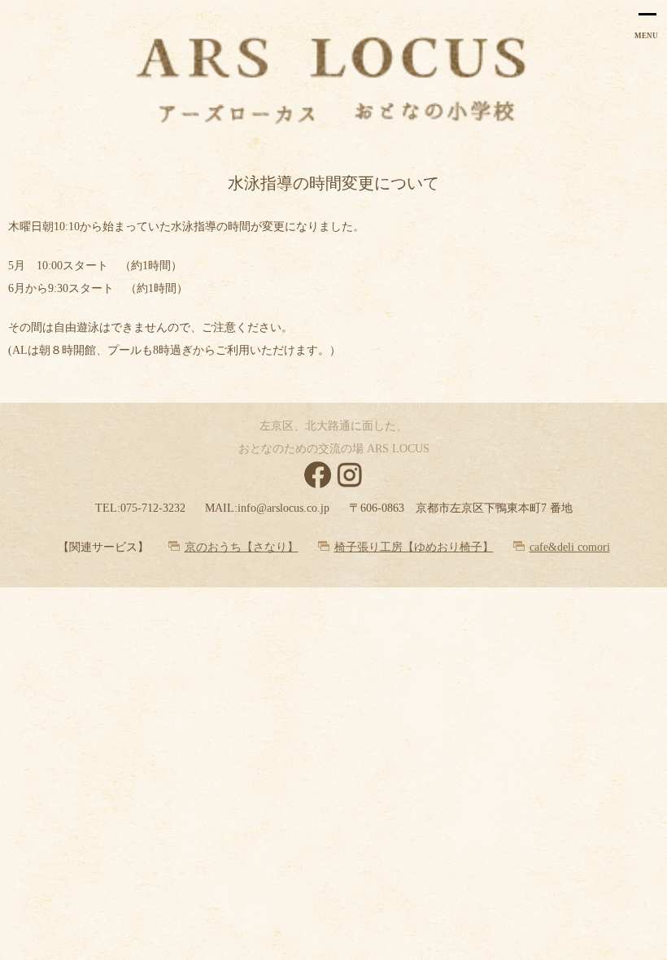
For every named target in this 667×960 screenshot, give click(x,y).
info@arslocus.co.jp (283, 508)
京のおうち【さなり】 (242, 547)
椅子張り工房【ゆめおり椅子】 (414, 547)
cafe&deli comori (570, 547)
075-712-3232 (152, 508)
